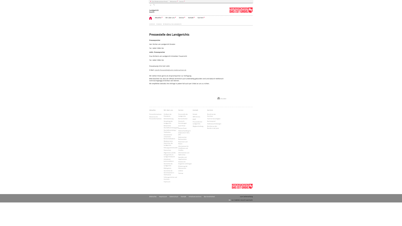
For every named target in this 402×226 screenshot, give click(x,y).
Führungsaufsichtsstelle (171, 147)
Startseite (152, 24)
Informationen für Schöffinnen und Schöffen (183, 148)
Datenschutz (167, 150)
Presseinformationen (155, 114)
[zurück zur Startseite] (154, 10)
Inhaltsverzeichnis (195, 197)
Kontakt (195, 110)
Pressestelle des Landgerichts (172, 24)
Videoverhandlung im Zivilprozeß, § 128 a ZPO (184, 132)
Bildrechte (153, 197)
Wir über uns (168, 110)
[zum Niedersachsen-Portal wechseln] (241, 12)
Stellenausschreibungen (214, 124)
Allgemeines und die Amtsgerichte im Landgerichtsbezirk (170, 154)
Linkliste (180, 170)
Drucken (223, 99)
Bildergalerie (167, 168)
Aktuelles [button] (158, 18)
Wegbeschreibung (198, 126)
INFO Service (196, 116)
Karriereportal (211, 121)
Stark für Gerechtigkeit (213, 118)
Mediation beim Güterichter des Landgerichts (168, 143)
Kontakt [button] (190, 18)
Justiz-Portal (181, 125)
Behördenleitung (168, 118)
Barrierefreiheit (182, 118)
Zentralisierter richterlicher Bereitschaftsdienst (169, 136)
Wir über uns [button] (170, 18)
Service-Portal (182, 128)
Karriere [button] (200, 18)
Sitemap (180, 173)
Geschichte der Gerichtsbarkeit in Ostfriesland (169, 172)
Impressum (167, 181)
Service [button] (181, 18)
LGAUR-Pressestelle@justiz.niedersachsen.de (170, 70)
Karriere (210, 110)
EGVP (194, 119)
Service (160, 24)
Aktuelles (152, 110)
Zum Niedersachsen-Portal (160, 1)
